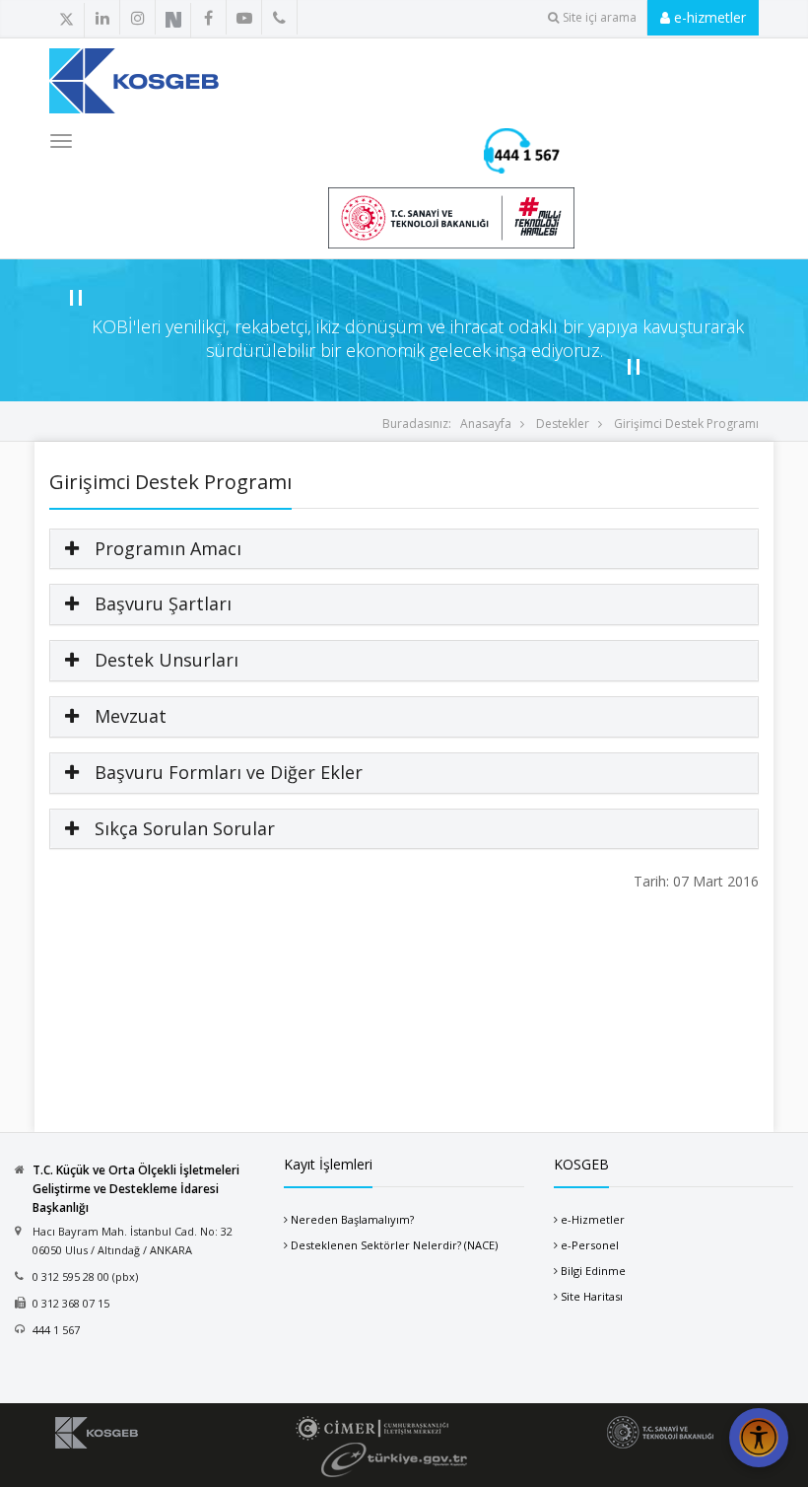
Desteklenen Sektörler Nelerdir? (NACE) (394, 1245)
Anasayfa (485, 423)
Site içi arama (600, 17)
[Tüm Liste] (219, 18)
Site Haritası (592, 1296)
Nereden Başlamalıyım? (352, 1219)
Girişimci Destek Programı (686, 423)
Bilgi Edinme (593, 1270)
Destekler (562, 423)
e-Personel (590, 1245)
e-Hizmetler (593, 1219)
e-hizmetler (708, 17)
